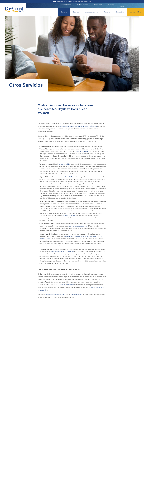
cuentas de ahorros (81, 126)
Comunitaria (120, 12)
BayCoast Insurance (82, 4)
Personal (64, 12)
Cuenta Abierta (98, 4)
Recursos (107, 12)
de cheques (62, 285)
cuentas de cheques (67, 126)
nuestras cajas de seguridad (77, 226)
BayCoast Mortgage (66, 4)
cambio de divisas (82, 151)
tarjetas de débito (69, 216)
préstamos (93, 126)
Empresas (76, 12)
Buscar (122, 6)
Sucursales (111, 4)
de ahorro (70, 285)
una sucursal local (76, 295)
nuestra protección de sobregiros (62, 252)
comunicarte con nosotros (55, 295)
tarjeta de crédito (64, 164)
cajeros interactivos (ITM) (63, 177)
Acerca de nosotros (91, 12)
